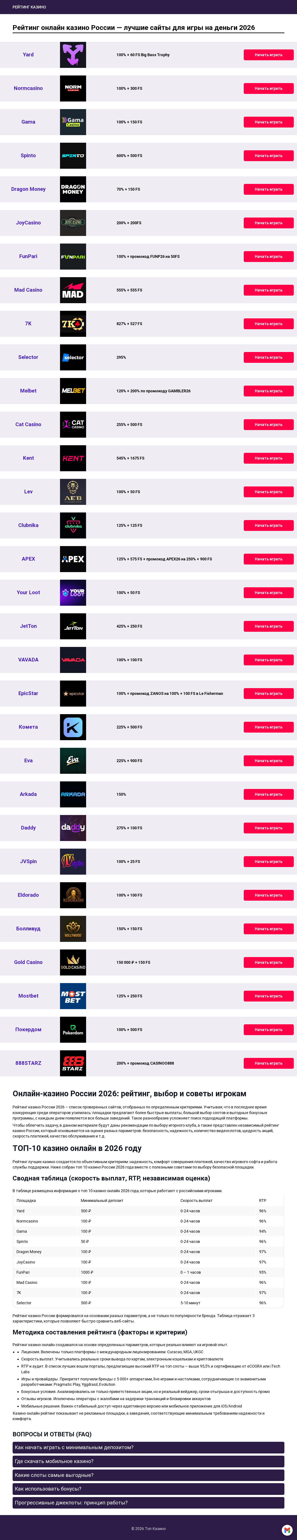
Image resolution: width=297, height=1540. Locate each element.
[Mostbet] (73, 996)
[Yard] (73, 55)
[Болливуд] (73, 929)
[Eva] (73, 761)
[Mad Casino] (73, 290)
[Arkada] (73, 794)
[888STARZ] (73, 1063)
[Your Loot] (73, 593)
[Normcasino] (73, 88)
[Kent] (73, 458)
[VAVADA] (73, 660)
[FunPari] (73, 257)
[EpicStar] (73, 694)
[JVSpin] (73, 862)
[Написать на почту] (287, 1530)
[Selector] (73, 357)
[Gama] (73, 122)
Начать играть (268, 54)
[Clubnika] (73, 525)
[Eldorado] (73, 895)
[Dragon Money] (73, 189)
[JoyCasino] (73, 223)
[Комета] (73, 727)
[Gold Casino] (73, 962)
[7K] (73, 324)
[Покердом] (73, 1030)
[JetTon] (73, 626)
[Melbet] (73, 391)
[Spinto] (73, 156)
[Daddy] (73, 828)
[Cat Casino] (73, 425)
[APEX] (73, 559)
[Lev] (73, 492)
